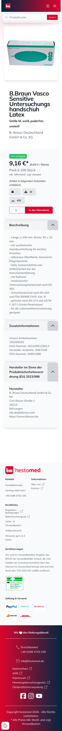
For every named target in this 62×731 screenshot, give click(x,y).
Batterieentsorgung (15, 516)
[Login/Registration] (47, 6)
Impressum (19, 677)
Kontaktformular (13, 485)
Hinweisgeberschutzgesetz (29, 682)
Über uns (36, 484)
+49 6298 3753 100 (33, 651)
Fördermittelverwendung (27, 687)
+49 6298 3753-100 (15, 495)
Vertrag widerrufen (15, 490)
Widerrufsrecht (13, 530)
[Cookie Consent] (5, 726)
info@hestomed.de (32, 661)
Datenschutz (20, 668)
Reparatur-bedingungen (12, 511)
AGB (15, 673)
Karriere (35, 488)
